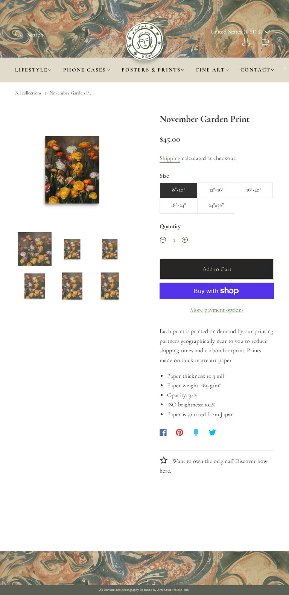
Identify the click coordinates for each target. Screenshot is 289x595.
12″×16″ (216, 189)
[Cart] (264, 41)
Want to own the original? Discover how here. (214, 466)
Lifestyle (31, 70)
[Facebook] (163, 432)
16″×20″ (253, 189)
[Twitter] (212, 432)
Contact (255, 70)
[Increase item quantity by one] (184, 241)
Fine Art (210, 70)
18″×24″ (178, 205)
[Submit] (23, 34)
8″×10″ (178, 189)
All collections (28, 93)
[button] (27, 171)
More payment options (216, 309)
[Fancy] (196, 432)
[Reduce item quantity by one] (163, 241)
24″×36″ (216, 205)
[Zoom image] (72, 171)
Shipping (170, 158)
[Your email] (209, 568)
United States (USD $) (237, 31)
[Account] (246, 41)
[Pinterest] (179, 432)
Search (35, 34)
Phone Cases (84, 70)
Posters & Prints (151, 70)
